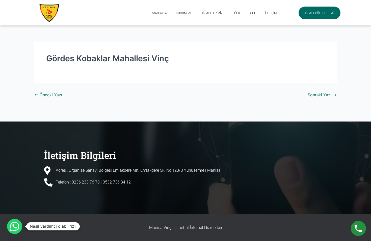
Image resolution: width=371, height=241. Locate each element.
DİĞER (235, 13)
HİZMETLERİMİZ (212, 13)
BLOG (252, 13)
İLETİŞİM (271, 13)
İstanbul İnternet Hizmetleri (198, 227)
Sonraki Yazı (322, 95)
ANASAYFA (159, 13)
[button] (14, 226)
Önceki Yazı (48, 95)
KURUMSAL (184, 13)
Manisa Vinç (160, 227)
